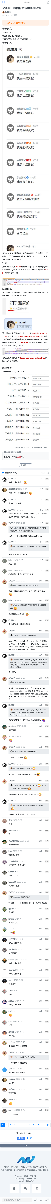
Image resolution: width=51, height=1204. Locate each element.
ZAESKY (8, 12)
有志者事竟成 (13, 841)
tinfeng (11, 1089)
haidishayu (13, 960)
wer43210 (12, 949)
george (11, 970)
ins (9, 1011)
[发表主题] (48, 2)
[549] (35, 1201)
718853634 (13, 861)
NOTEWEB (29, 1181)
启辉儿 (11, 1001)
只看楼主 (43, 473)
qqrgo (11, 909)
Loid (10, 851)
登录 (22, 1138)
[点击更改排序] (48, 473)
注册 (31, 1138)
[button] (18, 473)
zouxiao (11, 1079)
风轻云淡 (12, 831)
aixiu (10, 1069)
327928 (11, 939)
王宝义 (11, 1032)
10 (38, 1125)
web (10, 1022)
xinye (10, 1100)
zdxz (10, 991)
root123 (12, 1110)
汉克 (10, 820)
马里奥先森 (13, 489)
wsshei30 (12, 872)
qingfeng (12, 726)
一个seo (11, 1042)
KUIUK (11, 479)
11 (43, 1125)
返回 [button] (25, 1146)
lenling (11, 919)
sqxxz (10, 980)
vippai (11, 737)
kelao (10, 560)
